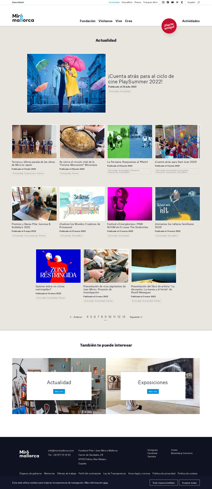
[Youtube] (172, 2)
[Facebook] (168, 2)
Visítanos (105, 21)
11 (114, 316)
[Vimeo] (177, 2)
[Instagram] (163, 2)
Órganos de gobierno (30, 473)
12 (118, 316)
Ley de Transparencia (114, 473)
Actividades (191, 21)
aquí (105, 482)
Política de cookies (187, 473)
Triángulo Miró (150, 2)
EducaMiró (127, 2)
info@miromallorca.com (61, 450)
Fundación (88, 21)
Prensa (138, 2)
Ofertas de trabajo (66, 473)
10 (109, 316)
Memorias (49, 473)
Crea (128, 21)
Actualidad (114, 2)
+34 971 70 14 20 (62, 454)
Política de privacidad (164, 473)
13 (123, 316)
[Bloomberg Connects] (182, 2)
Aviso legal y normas (139, 473)
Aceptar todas (189, 482)
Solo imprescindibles (164, 482)
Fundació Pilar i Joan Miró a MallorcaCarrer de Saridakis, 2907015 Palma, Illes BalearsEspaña (98, 457)
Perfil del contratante (90, 473)
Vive (119, 21)
